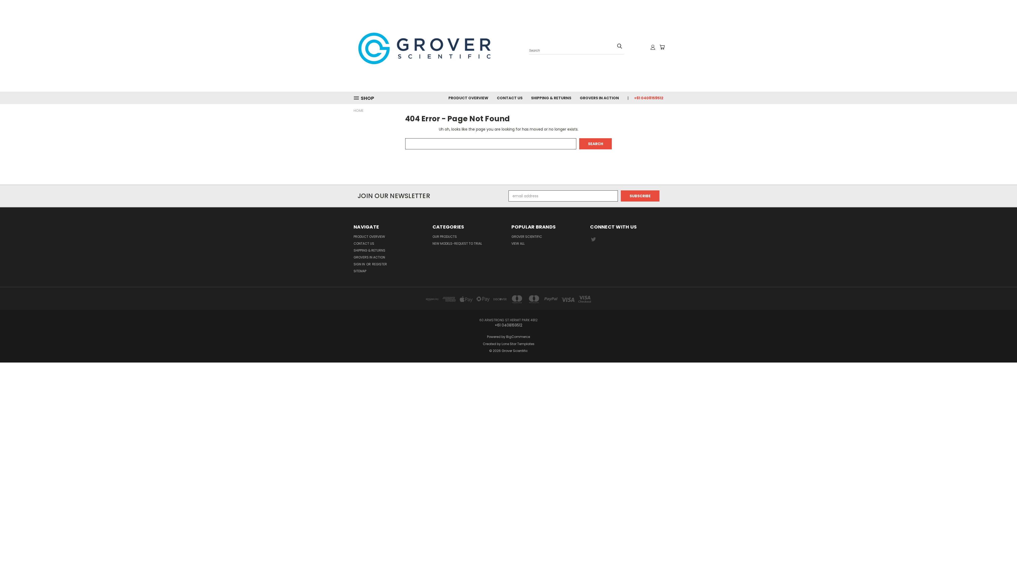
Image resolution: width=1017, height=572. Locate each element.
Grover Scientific (526, 236)
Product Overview (468, 98)
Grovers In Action (599, 98)
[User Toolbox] (652, 47)
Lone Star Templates (518, 344)
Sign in (360, 264)
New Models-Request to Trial (457, 243)
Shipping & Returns (551, 98)
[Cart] (662, 47)
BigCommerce (518, 336)
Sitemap (360, 271)
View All (518, 243)
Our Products (444, 236)
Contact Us (510, 98)
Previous (1003, 551)
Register (379, 264)
